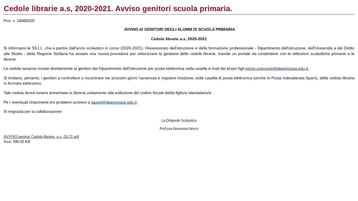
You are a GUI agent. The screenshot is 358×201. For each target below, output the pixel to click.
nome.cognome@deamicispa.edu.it (276, 68)
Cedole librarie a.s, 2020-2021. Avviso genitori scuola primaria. (118, 8)
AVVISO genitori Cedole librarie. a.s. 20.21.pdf (41, 137)
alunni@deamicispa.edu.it (114, 102)
